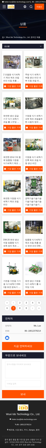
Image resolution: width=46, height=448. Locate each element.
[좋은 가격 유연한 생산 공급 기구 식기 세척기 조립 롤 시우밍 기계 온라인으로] (12, 103)
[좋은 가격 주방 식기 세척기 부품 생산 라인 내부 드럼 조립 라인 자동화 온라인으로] (34, 62)
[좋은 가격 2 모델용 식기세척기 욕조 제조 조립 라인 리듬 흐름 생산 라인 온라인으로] (12, 62)
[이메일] (7, 338)
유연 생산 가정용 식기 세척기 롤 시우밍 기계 (33, 284)
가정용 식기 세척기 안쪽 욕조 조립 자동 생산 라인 (34, 160)
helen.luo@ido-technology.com (16, 2)
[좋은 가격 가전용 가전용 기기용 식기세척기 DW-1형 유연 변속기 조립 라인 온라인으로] (12, 268)
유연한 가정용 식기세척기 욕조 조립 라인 (12, 201)
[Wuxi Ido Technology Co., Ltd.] (13, 7)
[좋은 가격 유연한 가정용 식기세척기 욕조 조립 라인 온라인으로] (12, 186)
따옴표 (39, 7)
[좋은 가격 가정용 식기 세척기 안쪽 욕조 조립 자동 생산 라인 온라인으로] (34, 145)
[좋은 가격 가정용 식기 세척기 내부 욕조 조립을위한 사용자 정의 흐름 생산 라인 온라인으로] (34, 103)
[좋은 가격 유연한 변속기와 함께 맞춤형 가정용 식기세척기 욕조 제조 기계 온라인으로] (12, 145)
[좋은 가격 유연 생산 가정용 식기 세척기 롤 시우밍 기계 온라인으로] (34, 268)
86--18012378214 (24, 424)
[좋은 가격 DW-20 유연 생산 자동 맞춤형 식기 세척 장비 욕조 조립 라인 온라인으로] (12, 227)
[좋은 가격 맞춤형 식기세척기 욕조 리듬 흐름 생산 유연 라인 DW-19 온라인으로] (34, 227)
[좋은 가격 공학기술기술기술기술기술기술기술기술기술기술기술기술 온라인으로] (34, 186)
